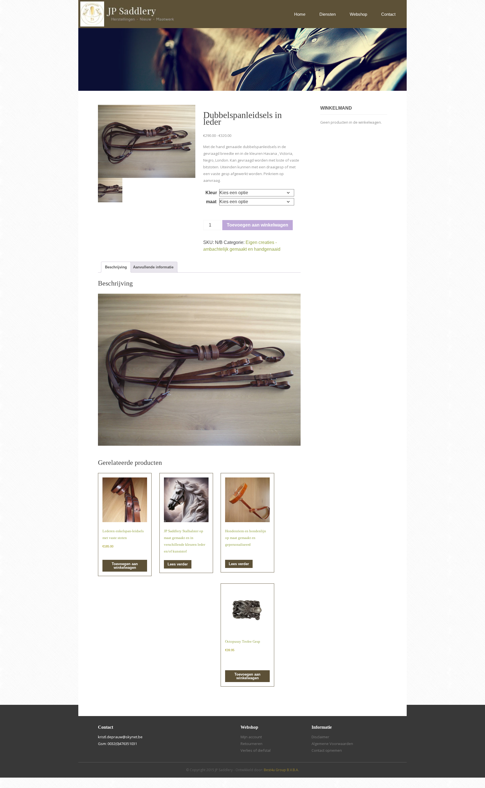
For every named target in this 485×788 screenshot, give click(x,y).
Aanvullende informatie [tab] (153, 267)
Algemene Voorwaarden (332, 743)
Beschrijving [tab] (116, 267)
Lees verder (178, 564)
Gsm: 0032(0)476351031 (117, 743)
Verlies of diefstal (256, 750)
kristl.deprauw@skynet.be (120, 736)
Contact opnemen (327, 750)
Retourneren (251, 743)
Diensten (327, 14)
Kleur (211, 192)
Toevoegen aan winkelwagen (257, 225)
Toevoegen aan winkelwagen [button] (125, 566)
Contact (388, 14)
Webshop (358, 14)
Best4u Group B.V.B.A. (281, 769)
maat (211, 201)
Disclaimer (320, 736)
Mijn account (251, 736)
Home (299, 14)
